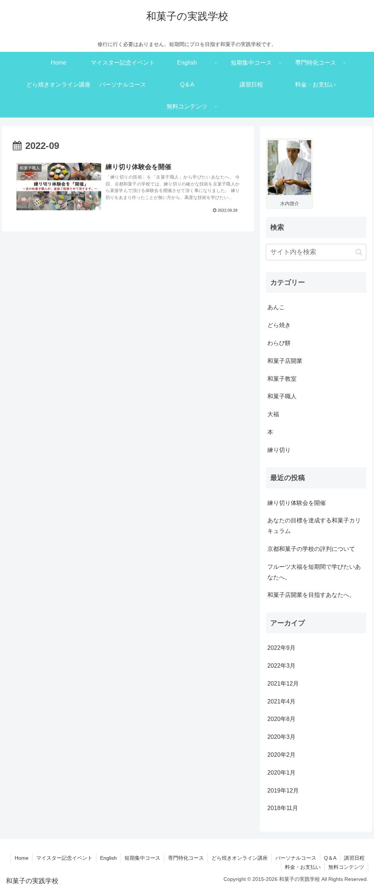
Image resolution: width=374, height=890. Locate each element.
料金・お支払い (303, 867)
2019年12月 (283, 790)
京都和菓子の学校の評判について (311, 549)
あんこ (276, 307)
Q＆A (330, 858)
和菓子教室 (282, 379)
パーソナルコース (295, 858)
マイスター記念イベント (64, 858)
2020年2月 (281, 755)
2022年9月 (281, 648)
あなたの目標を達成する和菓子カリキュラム (314, 525)
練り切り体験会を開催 (296, 503)
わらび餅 (279, 343)
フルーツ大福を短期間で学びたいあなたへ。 (314, 572)
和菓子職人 (282, 396)
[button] (358, 252)
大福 (273, 414)
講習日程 (354, 858)
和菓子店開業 (284, 361)
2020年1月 (281, 773)
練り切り (279, 450)
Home (21, 858)
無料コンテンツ (346, 867)
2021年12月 (283, 683)
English (108, 858)
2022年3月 (281, 666)
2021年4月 (281, 701)
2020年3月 (281, 737)
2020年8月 (281, 719)
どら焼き (279, 325)
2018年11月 (282, 808)
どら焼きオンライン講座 (239, 858)
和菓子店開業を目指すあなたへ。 (311, 595)
